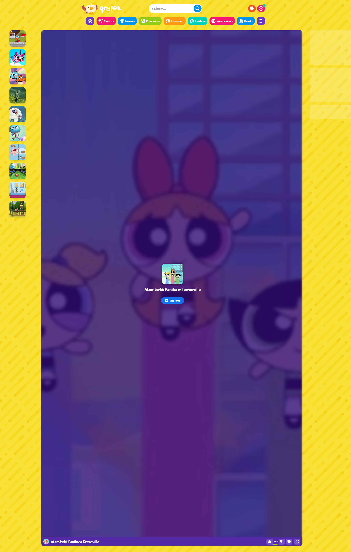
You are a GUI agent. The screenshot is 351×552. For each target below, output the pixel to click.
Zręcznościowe (225, 21)
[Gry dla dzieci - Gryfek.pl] (101, 9)
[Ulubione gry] (252, 8)
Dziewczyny (177, 21)
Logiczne (130, 21)
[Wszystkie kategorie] (261, 21)
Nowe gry (109, 21)
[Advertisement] (330, 47)
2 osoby (248, 21)
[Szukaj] (198, 8)
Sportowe (200, 21)
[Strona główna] (90, 21)
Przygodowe (153, 21)
